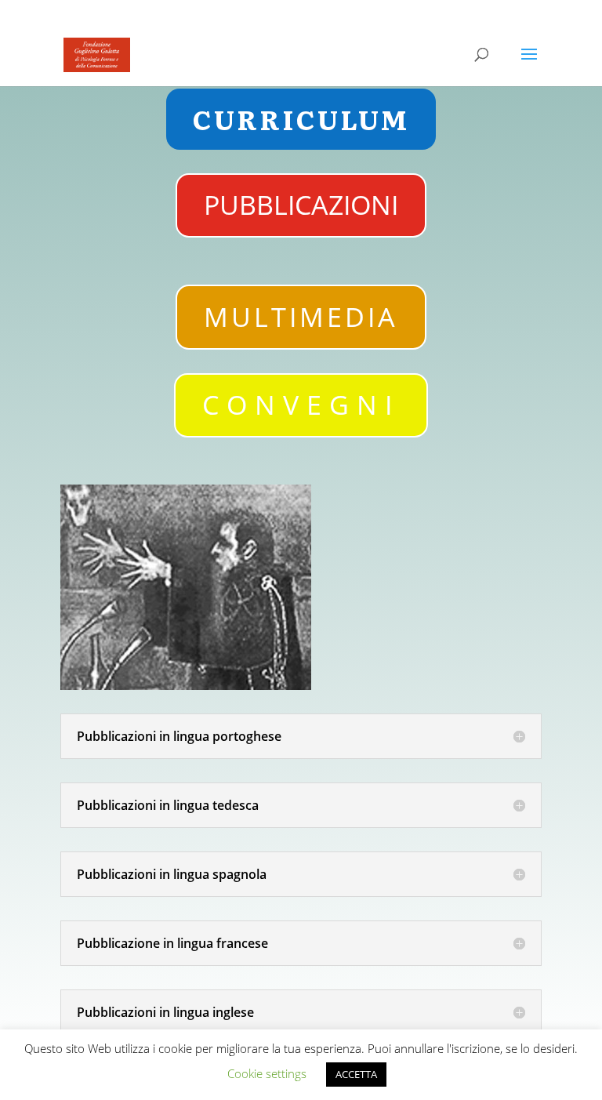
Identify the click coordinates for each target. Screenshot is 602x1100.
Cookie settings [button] (266, 1073)
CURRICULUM (301, 118)
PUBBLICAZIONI (301, 205)
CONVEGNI (301, 405)
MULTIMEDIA (301, 317)
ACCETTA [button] (356, 1074)
